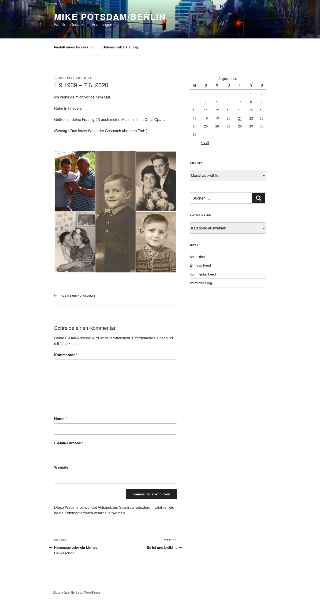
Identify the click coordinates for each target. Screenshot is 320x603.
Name (60, 418)
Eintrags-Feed (200, 265)
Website (61, 467)
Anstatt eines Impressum (73, 47)
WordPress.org (201, 282)
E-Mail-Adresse (68, 443)
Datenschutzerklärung (120, 47)
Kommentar (65, 354)
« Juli (205, 142)
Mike (88, 78)
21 (240, 118)
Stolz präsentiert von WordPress (76, 592)
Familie (89, 295)
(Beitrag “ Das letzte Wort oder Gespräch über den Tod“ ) (100, 130)
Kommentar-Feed (203, 274)
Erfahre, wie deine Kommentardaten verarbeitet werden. (114, 510)
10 (195, 110)
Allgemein (70, 295)
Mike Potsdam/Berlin (110, 16)
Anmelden (197, 256)
